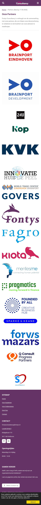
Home (4, 10)
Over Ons (5, 410)
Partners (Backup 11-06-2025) (17, 10)
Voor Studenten (7, 402)
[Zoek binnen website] (3, 3)
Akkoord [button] (33, 502)
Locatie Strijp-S (6, 428)
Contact (4, 414)
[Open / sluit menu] (38, 3)
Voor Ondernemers (8, 406)
